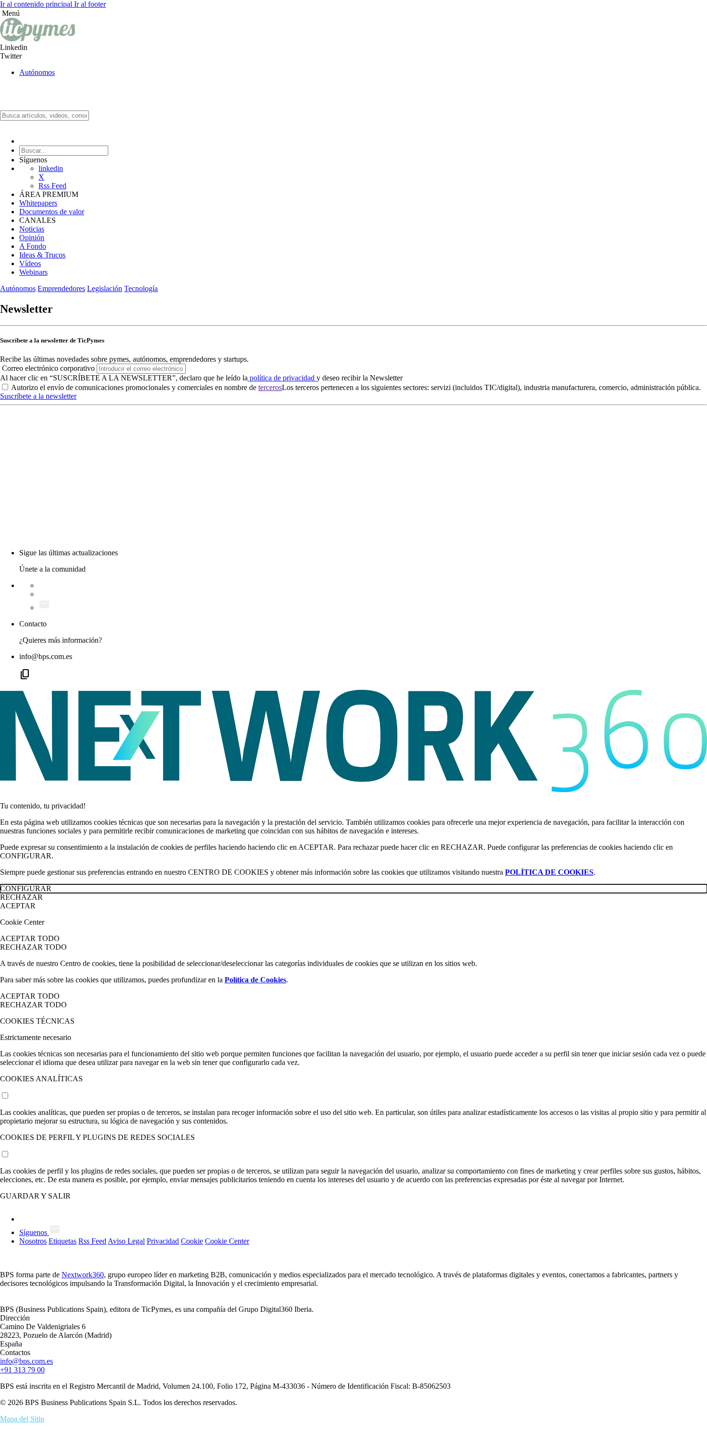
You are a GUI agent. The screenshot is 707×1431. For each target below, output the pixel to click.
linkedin (50, 168)
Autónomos (37, 72)
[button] (353, 13)
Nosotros (33, 1241)
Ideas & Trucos (42, 255)
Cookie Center (227, 1241)
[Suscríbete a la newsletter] (44, 607)
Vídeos (30, 263)
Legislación (104, 288)
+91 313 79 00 (22, 1370)
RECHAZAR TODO (33, 947)
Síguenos (34, 1232)
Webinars (33, 272)
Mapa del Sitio (22, 1419)
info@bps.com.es (26, 1361)
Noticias (31, 229)
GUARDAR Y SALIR (35, 1196)
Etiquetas (62, 1241)
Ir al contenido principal (37, 4)
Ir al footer (90, 4)
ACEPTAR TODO (30, 938)
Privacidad (163, 1241)
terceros (270, 387)
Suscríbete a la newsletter (38, 396)
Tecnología (141, 288)
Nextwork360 (83, 1275)
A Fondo (32, 246)
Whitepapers (38, 203)
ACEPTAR (18, 906)
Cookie (192, 1241)
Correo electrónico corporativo (48, 368)
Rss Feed (52, 186)
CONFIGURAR (25, 888)
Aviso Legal (126, 1241)
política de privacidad (282, 378)
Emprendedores (61, 288)
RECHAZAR (21, 897)
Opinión (31, 237)
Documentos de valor (51, 212)
